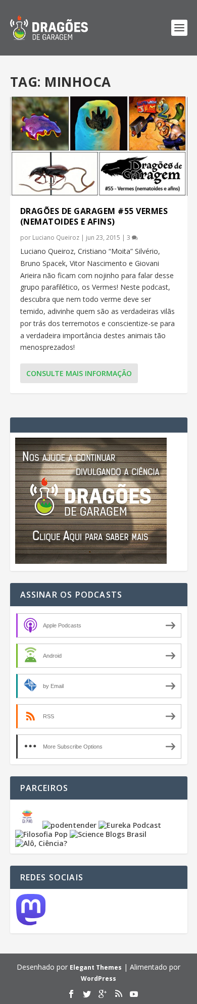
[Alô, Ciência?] (41, 843)
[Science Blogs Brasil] (108, 834)
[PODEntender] (69, 825)
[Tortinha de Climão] (28, 825)
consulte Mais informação (79, 373)
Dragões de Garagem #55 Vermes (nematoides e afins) (94, 216)
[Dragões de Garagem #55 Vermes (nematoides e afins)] (98, 146)
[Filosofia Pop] (41, 834)
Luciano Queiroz (55, 237)
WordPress (98, 978)
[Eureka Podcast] (129, 825)
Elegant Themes (96, 967)
